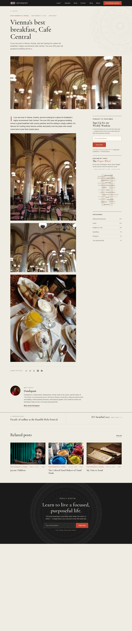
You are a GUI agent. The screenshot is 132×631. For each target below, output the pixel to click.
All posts (15, 11)
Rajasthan (107, 204)
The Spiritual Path (107, 240)
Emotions (102, 192)
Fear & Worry (105, 180)
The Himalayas (102, 185)
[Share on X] (34, 371)
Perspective (110, 199)
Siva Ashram (102, 199)
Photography (111, 185)
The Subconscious (103, 178)
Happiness (104, 202)
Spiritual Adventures (107, 219)
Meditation (101, 176)
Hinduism (107, 236)
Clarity (108, 190)
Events (83, 3)
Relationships (101, 183)
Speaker (68, 3)
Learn (59, 3)
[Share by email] (30, 371)
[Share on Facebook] (41, 371)
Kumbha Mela (101, 196)
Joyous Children (18, 470)
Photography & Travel (19, 15)
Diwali (107, 197)
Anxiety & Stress (110, 192)
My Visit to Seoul (95, 470)
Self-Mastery (101, 190)
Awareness (109, 175)
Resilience (112, 201)
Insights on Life (107, 227)
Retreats (108, 182)
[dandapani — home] (19, 3)
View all (119, 435)
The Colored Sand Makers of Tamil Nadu (65, 472)
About (98, 3)
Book (75, 3)
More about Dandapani (32, 405)
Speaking (107, 232)
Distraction (112, 187)
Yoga (104, 194)
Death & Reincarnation (112, 194)
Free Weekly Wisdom (113, 3)
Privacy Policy (105, 151)
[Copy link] (26, 371)
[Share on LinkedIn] (38, 371)
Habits (105, 187)
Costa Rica (113, 203)
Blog (91, 3)
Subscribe (99, 145)
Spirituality (111, 178)
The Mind (112, 181)
